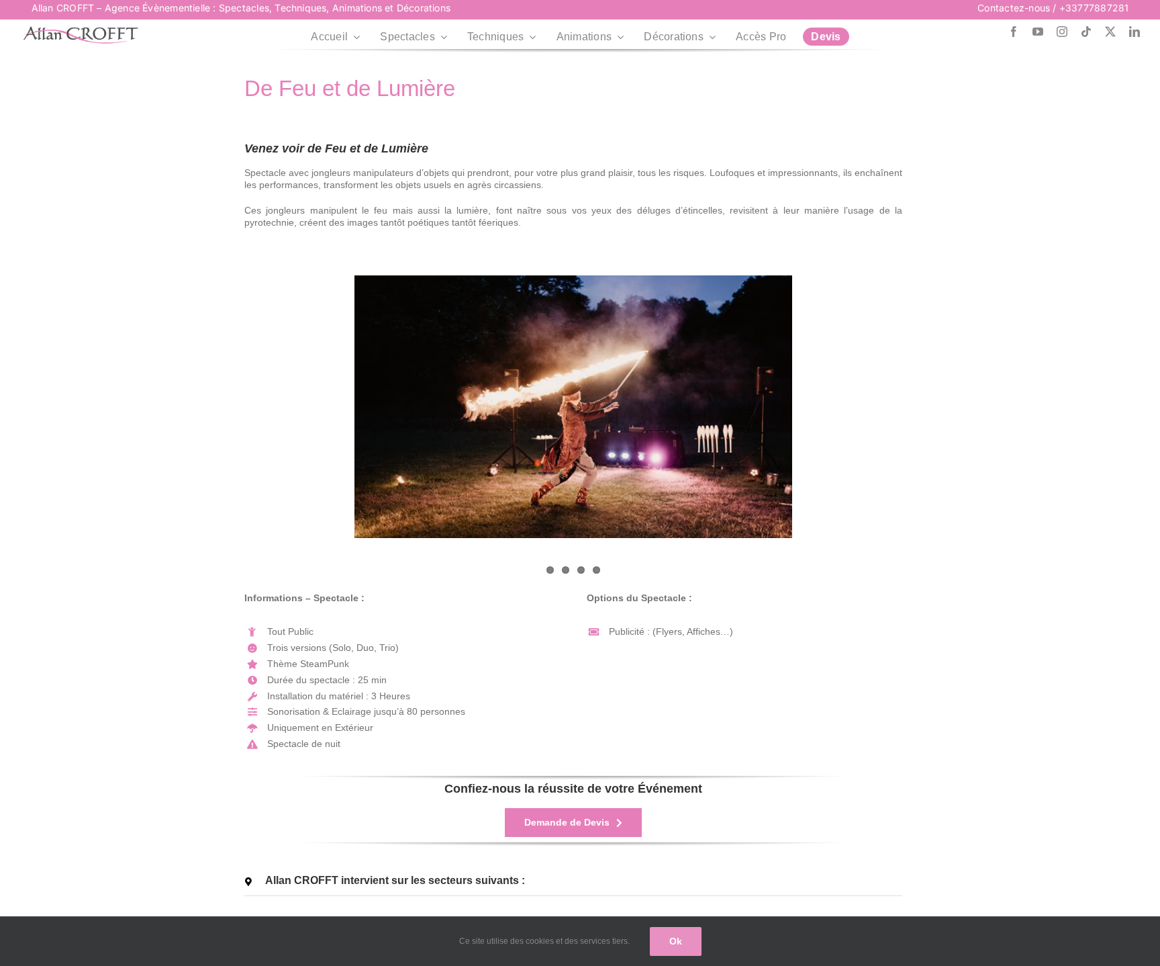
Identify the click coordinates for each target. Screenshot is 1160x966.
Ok (675, 941)
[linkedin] (1134, 31)
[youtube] (1037, 31)
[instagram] (1062, 31)
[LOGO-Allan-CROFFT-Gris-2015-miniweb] (80, 31)
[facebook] (1013, 31)
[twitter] (1110, 31)
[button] (573, 881)
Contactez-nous (1013, 7)
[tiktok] (1086, 31)
